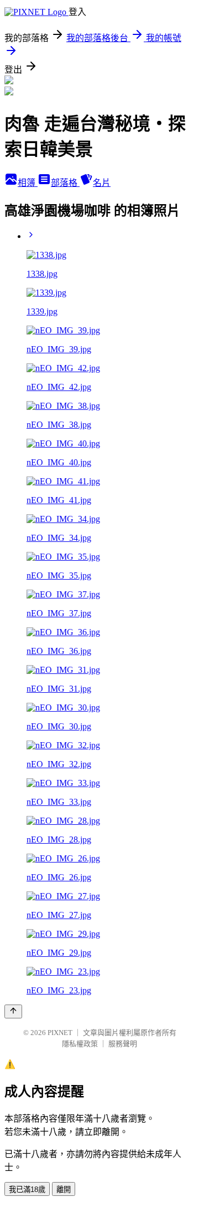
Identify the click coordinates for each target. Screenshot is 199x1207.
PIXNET (60, 1032)
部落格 (65, 182)
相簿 (28, 182)
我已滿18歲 (27, 1189)
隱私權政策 (80, 1043)
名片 (102, 182)
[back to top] (13, 1011)
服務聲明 (122, 1043)
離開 (63, 1189)
